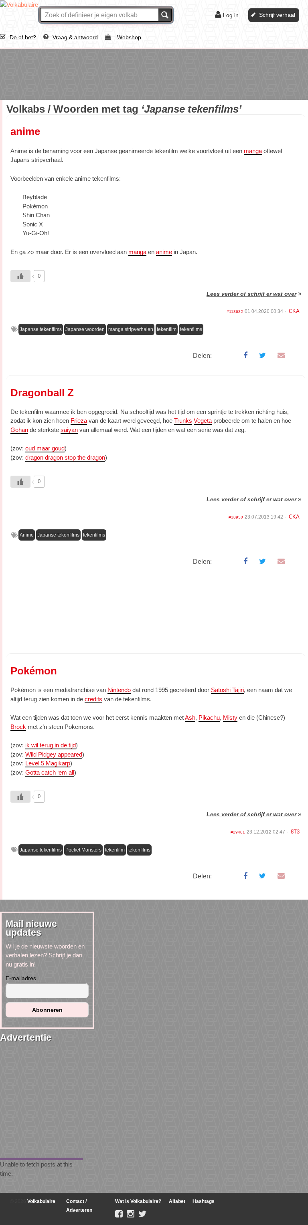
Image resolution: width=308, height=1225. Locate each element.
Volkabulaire (40, 1201)
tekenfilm (166, 329)
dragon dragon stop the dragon (65, 457)
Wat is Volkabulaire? (138, 1201)
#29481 (238, 832)
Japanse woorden (85, 329)
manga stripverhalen (130, 329)
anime (25, 131)
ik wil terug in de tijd (50, 745)
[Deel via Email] (281, 355)
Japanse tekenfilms (41, 329)
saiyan (69, 429)
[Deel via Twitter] (262, 355)
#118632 (235, 311)
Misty (230, 717)
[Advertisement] (64, 73)
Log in (231, 15)
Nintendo (119, 689)
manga (253, 150)
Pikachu (209, 717)
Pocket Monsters (83, 850)
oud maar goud (45, 448)
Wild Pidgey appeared (53, 754)
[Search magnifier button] (164, 14)
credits (93, 699)
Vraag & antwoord (75, 37)
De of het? (23, 37)
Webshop (129, 37)
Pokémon (33, 671)
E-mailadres (21, 978)
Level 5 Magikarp (47, 763)
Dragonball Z (42, 393)
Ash (190, 717)
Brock (18, 726)
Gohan (19, 429)
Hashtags (203, 1201)
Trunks (183, 420)
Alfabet (177, 1201)
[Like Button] (20, 276)
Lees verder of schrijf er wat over (251, 294)
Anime (27, 535)
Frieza (79, 420)
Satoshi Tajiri (227, 689)
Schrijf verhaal (277, 15)
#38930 (236, 517)
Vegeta (203, 420)
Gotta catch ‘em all (49, 772)
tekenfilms (191, 329)
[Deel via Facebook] (245, 355)
